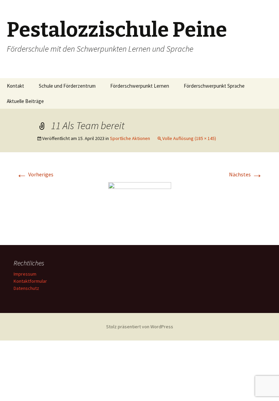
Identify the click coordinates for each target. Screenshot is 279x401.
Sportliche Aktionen (130, 138)
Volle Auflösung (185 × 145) (189, 138)
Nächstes (246, 174)
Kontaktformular (30, 281)
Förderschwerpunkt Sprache (214, 86)
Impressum (25, 274)
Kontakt (15, 86)
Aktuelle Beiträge (25, 101)
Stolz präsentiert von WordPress (139, 327)
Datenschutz (26, 288)
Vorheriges (34, 174)
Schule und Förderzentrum (67, 86)
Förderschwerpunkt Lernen (139, 86)
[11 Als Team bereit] (139, 206)
